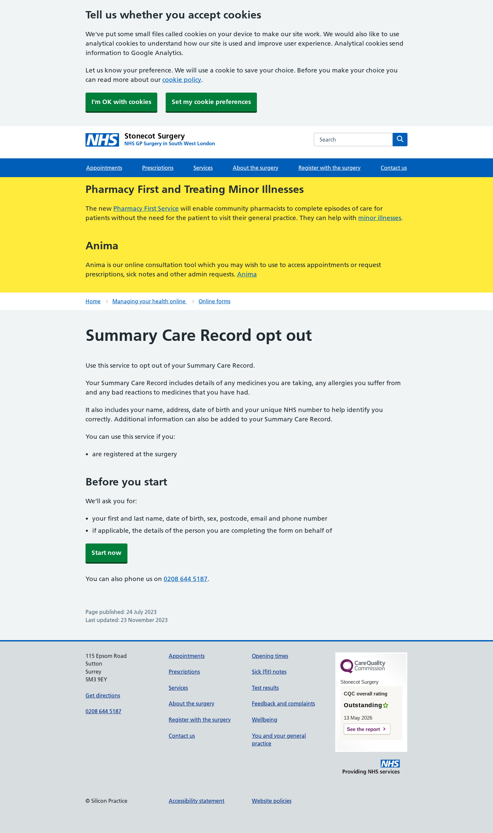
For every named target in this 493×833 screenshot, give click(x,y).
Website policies (271, 800)
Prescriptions (157, 167)
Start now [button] (106, 553)
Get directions (103, 695)
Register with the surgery (329, 167)
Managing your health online (149, 301)
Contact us (394, 167)
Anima (247, 274)
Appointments (104, 167)
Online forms (214, 301)
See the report (363, 729)
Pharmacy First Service (146, 208)
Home (93, 301)
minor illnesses (379, 218)
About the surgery (255, 167)
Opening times (270, 656)
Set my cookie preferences (211, 102)
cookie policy (181, 80)
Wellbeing (264, 719)
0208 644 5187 (186, 579)
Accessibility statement (196, 800)
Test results (265, 687)
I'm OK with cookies (121, 102)
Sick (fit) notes (269, 671)
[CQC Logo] (362, 671)
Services (203, 167)
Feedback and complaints (283, 703)
